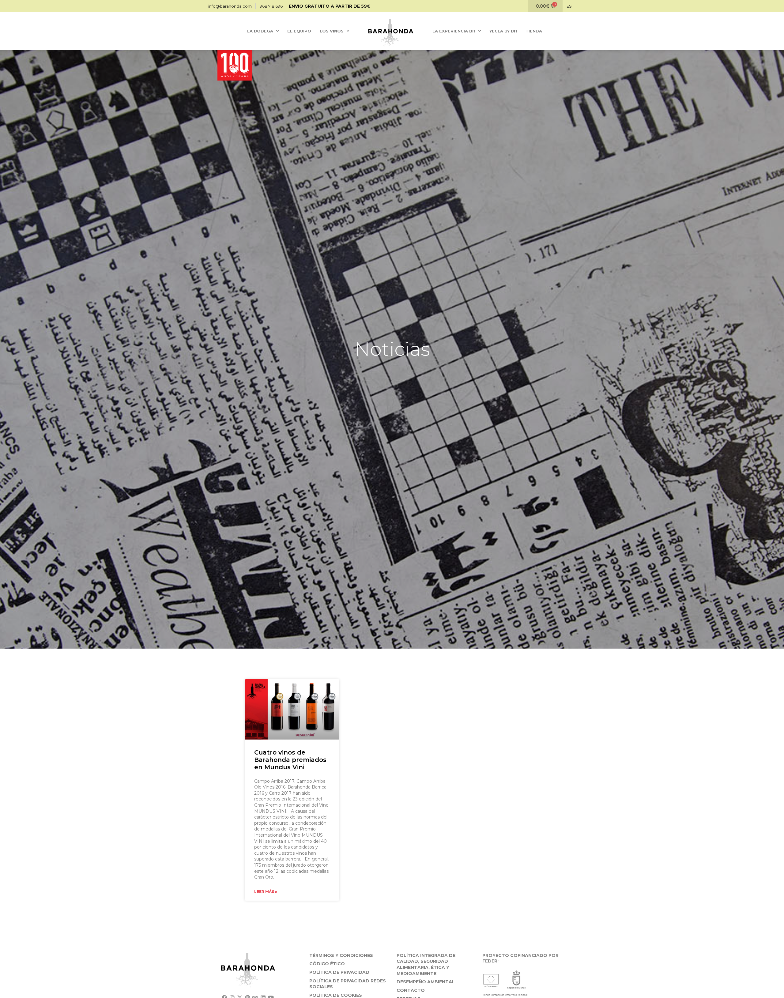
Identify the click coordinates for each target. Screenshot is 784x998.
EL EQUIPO (299, 30)
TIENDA (534, 30)
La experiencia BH (453, 30)
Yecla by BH (503, 30)
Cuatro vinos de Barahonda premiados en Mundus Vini (290, 760)
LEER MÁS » (265, 891)
